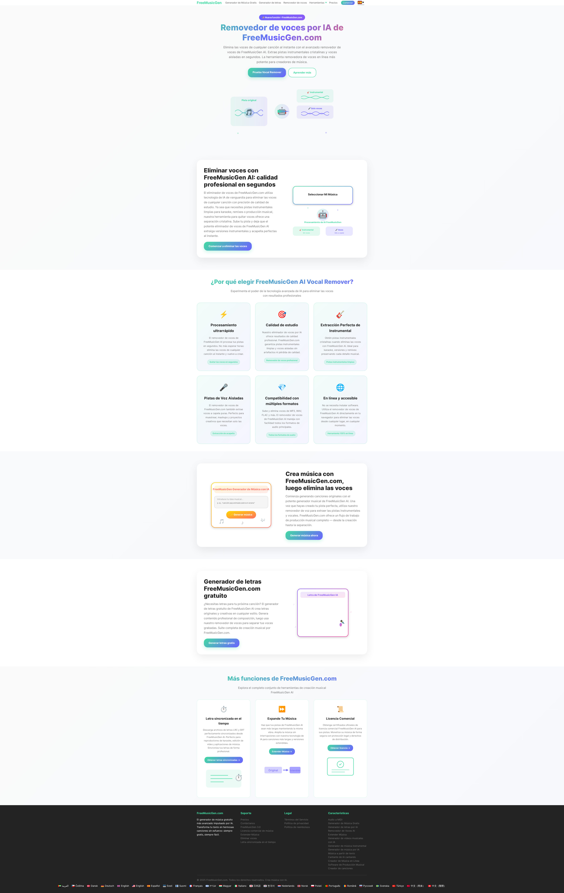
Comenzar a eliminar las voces (228, 246)
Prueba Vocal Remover (267, 72)
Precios (333, 2)
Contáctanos (248, 823)
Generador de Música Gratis (241, 2)
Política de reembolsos (297, 827)
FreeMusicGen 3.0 (251, 827)
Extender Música (337, 834)
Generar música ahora (304, 535)
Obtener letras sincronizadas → (223, 760)
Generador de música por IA (343, 849)
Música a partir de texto (341, 853)
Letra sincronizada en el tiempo (258, 842)
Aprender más (302, 72)
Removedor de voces (295, 2)
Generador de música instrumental (347, 845)
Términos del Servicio (296, 819)
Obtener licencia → (340, 748)
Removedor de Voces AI (341, 830)
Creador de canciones (340, 868)
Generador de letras (270, 2)
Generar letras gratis (222, 642)
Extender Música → (282, 751)
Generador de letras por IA (343, 827)
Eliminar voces (249, 838)
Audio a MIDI (335, 819)
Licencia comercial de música (257, 830)
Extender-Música (250, 834)
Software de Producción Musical (346, 864)
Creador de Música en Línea (343, 860)
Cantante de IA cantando (342, 857)
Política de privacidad (296, 823)
